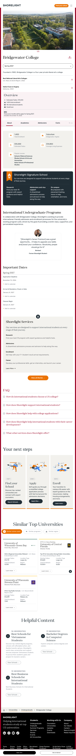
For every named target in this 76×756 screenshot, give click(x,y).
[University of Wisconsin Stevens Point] (33, 582)
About (66, 723)
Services (33, 730)
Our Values (68, 726)
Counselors (51, 723)
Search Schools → (14, 502)
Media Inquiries (69, 733)
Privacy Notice (12, 747)
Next (69, 22)
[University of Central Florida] (69, 545)
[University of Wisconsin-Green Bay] (33, 545)
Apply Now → (35, 501)
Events (32, 735)
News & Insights (70, 730)
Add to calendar (10, 284)
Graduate (33, 726)
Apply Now (19, 752)
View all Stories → (38, 378)
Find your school (61, 6)
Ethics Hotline (25, 747)
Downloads (51, 733)
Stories (32, 733)
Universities (51, 726)
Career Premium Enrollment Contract (44, 748)
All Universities (35, 737)
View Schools (12, 662)
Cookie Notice (19, 747)
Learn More (10, 368)
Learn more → (59, 503)
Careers (67, 728)
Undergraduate (35, 723)
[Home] (4, 710)
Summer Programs (37, 728)
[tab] (11, 531)
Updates (50, 728)
